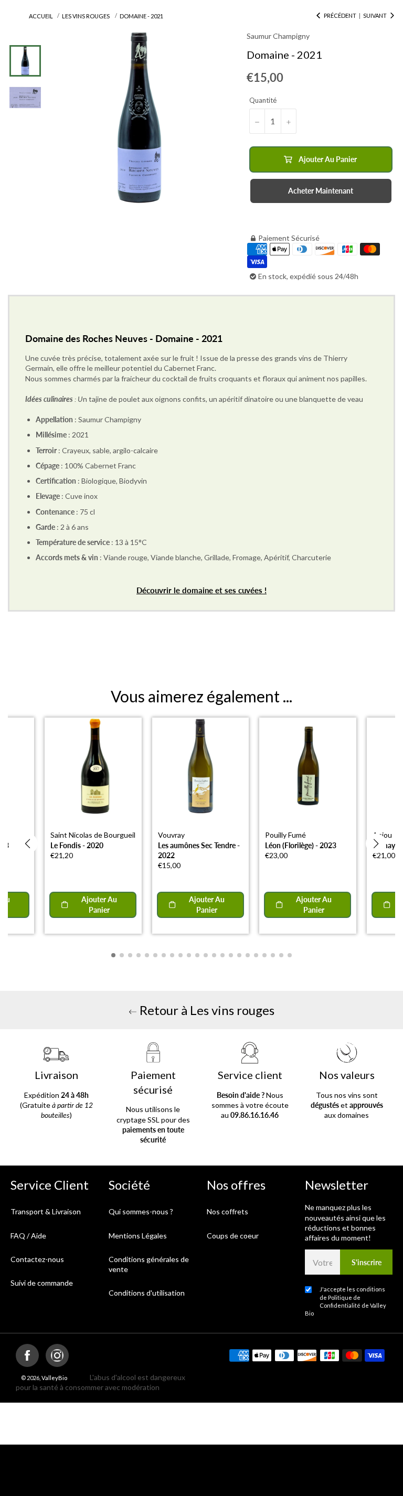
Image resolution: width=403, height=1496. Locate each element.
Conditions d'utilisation (147, 1292)
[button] (27, 843)
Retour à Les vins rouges (205, 1010)
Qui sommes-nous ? (141, 1211)
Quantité (263, 100)
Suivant (375, 15)
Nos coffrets (227, 1211)
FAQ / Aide (28, 1235)
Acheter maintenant (320, 190)
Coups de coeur (233, 1235)
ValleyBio (54, 1377)
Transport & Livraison (45, 1211)
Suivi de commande (41, 1282)
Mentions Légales (138, 1235)
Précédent (340, 15)
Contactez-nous (37, 1259)
